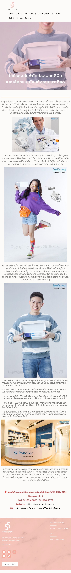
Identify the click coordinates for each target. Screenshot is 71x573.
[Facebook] (4, 552)
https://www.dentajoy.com (41, 504)
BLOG (11, 18)
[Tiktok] (9, 556)
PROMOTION (44, 14)
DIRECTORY (55, 14)
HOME (11, 14)
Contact (19, 18)
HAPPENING (29, 14)
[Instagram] (14, 552)
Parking (28, 18)
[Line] (9, 552)
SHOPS (19, 14)
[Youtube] (4, 556)
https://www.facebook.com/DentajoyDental (38, 508)
